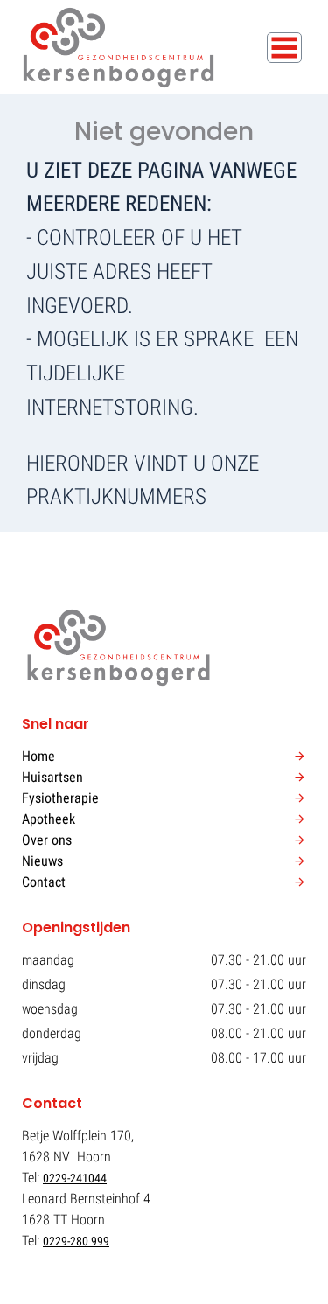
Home (38, 756)
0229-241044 (75, 1178)
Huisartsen (52, 777)
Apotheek (48, 819)
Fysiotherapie (60, 798)
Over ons (47, 840)
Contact (44, 882)
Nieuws (42, 861)
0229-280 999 (76, 1241)
